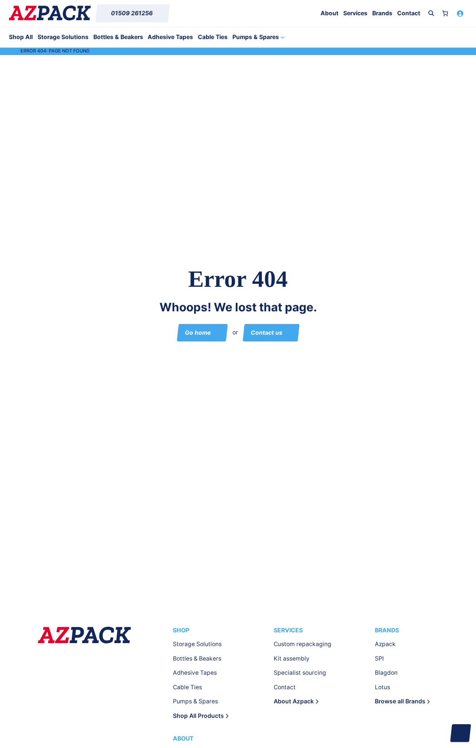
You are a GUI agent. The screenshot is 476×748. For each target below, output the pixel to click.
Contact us (266, 332)
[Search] (431, 13)
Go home (197, 332)
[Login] (460, 13)
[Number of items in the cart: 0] (445, 13)
